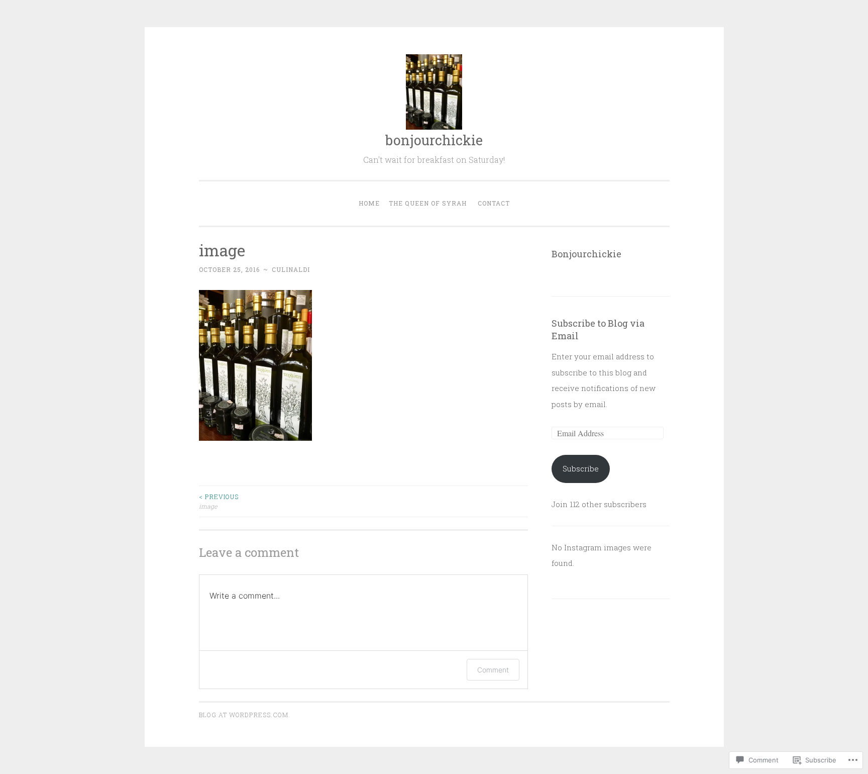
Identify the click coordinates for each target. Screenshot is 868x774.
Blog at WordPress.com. (244, 715)
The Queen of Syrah (428, 203)
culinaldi (291, 269)
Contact (494, 203)
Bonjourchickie (586, 254)
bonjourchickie (434, 140)
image (219, 501)
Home (369, 203)
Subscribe (581, 468)
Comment (493, 669)
